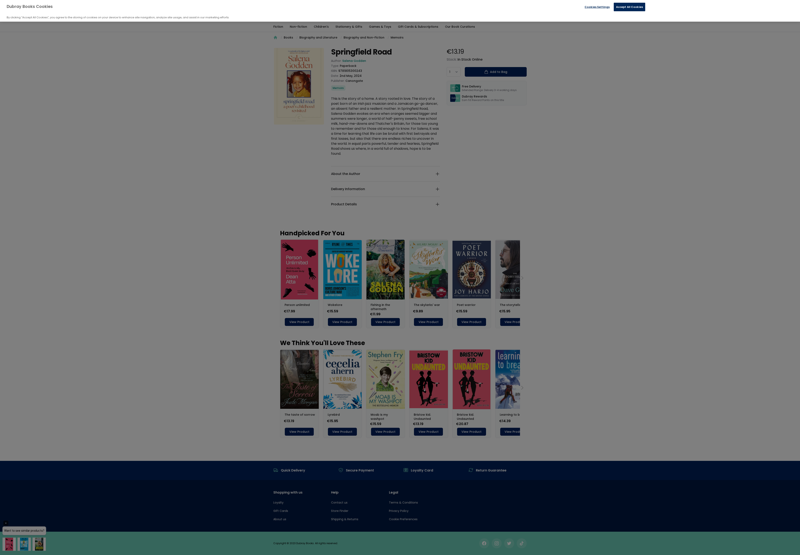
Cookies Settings (597, 7)
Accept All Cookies (629, 7)
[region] (400, 11)
